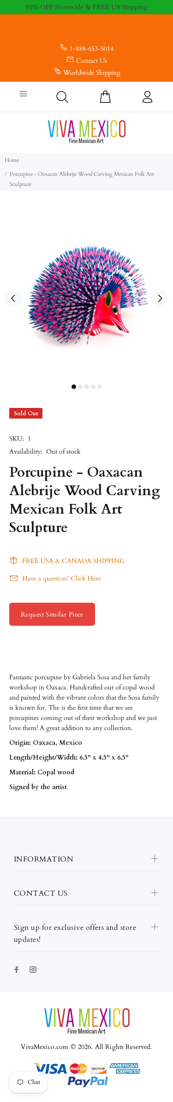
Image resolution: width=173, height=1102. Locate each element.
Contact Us (91, 60)
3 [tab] (86, 386)
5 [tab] (99, 386)
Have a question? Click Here (61, 578)
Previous (13, 298)
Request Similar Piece (52, 614)
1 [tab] (74, 386)
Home (12, 160)
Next (159, 298)
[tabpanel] (86, 292)
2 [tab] (80, 386)
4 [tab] (93, 386)
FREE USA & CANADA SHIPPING (73, 561)
